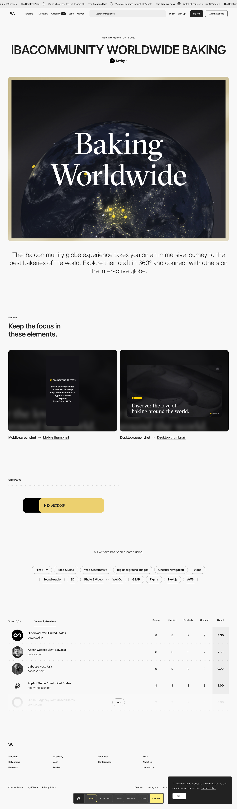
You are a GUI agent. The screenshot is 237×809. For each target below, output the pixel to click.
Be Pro (196, 13)
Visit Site (156, 798)
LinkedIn (166, 787)
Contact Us (148, 767)
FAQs (145, 756)
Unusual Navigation (171, 569)
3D (72, 579)
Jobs (71, 13)
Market (80, 13)
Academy (58, 13)
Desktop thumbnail (171, 437)
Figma (154, 579)
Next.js (172, 579)
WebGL (117, 579)
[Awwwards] (12, 13)
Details (119, 798)
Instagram (153, 787)
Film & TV (42, 569)
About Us (147, 762)
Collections (14, 762)
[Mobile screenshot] (62, 390)
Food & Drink (66, 569)
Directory (43, 13)
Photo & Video (93, 579)
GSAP (136, 579)
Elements (131, 798)
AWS (190, 579)
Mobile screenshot (22, 437)
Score (143, 798)
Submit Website (216, 13)
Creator (91, 798)
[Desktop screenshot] (174, 390)
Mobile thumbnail (56, 437)
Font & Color (105, 798)
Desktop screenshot (135, 437)
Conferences (104, 762)
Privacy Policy (49, 787)
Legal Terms (32, 787)
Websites (13, 756)
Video (197, 569)
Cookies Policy (15, 787)
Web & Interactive (95, 569)
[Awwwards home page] (79, 798)
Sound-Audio (52, 579)
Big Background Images (132, 569)
